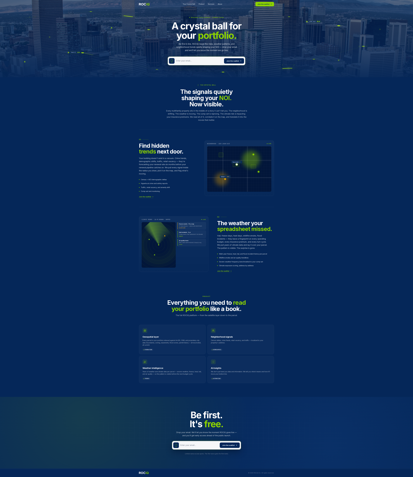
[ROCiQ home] (144, 4)
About (220, 4)
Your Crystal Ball (189, 4)
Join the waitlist (263, 4)
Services (211, 4)
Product (201, 4)
